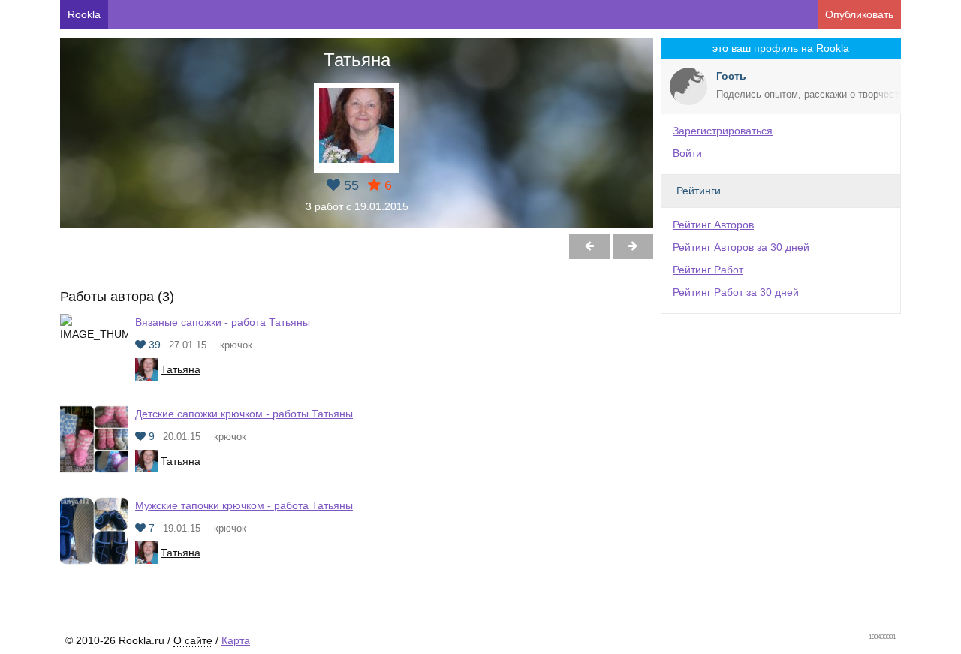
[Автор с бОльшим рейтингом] (589, 246)
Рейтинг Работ (708, 270)
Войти (687, 153)
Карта (235, 640)
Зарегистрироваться (723, 131)
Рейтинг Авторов (713, 225)
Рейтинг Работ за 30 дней (736, 292)
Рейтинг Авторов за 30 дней (741, 247)
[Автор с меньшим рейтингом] (633, 246)
